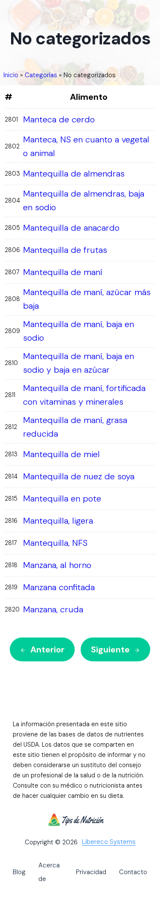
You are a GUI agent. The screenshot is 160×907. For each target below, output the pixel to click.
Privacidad (91, 872)
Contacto (133, 872)
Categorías (41, 75)
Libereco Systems (109, 842)
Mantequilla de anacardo (71, 227)
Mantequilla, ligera (58, 520)
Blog (19, 872)
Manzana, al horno (57, 565)
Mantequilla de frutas (65, 249)
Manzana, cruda (53, 609)
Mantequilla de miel (61, 454)
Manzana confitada (59, 587)
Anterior (47, 649)
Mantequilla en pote (62, 498)
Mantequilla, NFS (55, 542)
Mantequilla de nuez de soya (78, 476)
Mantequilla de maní (62, 272)
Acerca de (49, 872)
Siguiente (110, 649)
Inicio (10, 75)
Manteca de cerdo (59, 119)
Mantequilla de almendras (74, 173)
